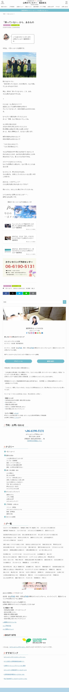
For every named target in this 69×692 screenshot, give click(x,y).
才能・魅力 (32, 547)
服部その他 (9, 514)
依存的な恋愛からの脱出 (17, 550)
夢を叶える (57, 544)
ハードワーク (17, 554)
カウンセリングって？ (12, 501)
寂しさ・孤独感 (19, 566)
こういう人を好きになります (43, 575)
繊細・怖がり (19, 578)
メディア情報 (10, 497)
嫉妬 (59, 569)
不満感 (56, 575)
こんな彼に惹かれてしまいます (15, 458)
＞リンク (16, 413)
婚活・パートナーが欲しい (14, 463)
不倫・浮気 (19, 559)
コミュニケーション (29, 554)
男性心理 (51, 557)
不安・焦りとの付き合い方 (14, 484)
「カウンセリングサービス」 (17, 647)
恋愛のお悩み (9, 455)
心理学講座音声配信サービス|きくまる (14, 674)
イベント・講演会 (11, 507)
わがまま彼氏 (58, 559)
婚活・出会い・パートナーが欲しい (13, 544)
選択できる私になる (44, 547)
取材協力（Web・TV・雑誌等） (30, 527)
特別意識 (37, 578)
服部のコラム (10, 494)
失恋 (37, 566)
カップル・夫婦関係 (12, 460)
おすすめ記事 (48, 537)
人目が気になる (50, 572)
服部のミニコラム (36, 537)
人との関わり (10, 473)
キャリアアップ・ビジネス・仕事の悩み (36, 569)
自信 (5, 550)
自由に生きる (47, 544)
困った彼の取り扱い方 (29, 534)
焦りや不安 (7, 566)
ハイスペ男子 (35, 562)
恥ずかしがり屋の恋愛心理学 (14, 465)
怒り (22, 572)
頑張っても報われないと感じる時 (15, 480)
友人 (49, 554)
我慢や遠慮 (46, 566)
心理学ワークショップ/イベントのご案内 (14, 665)
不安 (44, 578)
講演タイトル (49, 530)
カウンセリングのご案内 (48, 527)
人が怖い (60, 572)
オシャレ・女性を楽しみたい (14, 477)
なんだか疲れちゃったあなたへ (15, 482)
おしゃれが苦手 (8, 578)
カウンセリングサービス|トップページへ (14, 657)
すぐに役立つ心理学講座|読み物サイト (14, 661)
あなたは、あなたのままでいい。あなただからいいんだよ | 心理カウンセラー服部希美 (23, 251)
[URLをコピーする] (33, 293)
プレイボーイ (17, 562)
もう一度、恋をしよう (45, 550)
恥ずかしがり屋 (23, 537)
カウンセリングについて (13, 491)
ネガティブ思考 (31, 572)
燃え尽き (14, 572)
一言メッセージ (7, 25)
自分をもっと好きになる (19, 288)
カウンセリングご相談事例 (35, 530)
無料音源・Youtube (9, 530)
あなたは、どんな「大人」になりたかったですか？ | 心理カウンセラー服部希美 (23, 238)
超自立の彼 (48, 559)
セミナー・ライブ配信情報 (11, 527)
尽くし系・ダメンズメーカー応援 (47, 534)
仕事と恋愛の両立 (31, 550)
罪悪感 (52, 569)
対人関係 (28, 288)
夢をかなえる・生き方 (12, 486)
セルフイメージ (21, 547)
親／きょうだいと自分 (10, 557)
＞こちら (16, 417)
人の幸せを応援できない (10, 575)
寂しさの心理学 (11, 475)
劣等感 (40, 572)
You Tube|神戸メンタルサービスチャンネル (15, 678)
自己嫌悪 (29, 566)
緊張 (30, 575)
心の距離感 (41, 554)
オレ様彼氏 (7, 562)
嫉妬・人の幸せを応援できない (15, 467)
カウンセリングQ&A (9, 540)
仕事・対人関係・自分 (12, 470)
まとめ (20, 540)
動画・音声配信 (11, 511)
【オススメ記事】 (15, 25)
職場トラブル (23, 557)
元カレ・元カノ (8, 559)
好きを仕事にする (8, 547)
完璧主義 (23, 575)
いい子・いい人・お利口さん (37, 557)
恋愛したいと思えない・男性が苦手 (13, 569)
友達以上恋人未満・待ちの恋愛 (34, 559)
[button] (6, 293)
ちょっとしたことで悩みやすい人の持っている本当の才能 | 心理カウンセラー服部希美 (23, 226)
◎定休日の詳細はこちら (34, 441)
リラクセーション (57, 547)
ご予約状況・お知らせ (12, 504)
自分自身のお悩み (58, 566)
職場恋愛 (26, 562)
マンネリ (29, 578)
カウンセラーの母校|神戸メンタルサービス (15, 670)
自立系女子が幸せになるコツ (12, 534)
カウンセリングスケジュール (14, 509)
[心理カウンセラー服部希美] (34, 2)
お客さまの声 (10, 499)
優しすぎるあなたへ (9, 537)
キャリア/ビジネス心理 (13, 488)
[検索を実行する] (64, 302)
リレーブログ (21, 530)
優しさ (33, 288)
